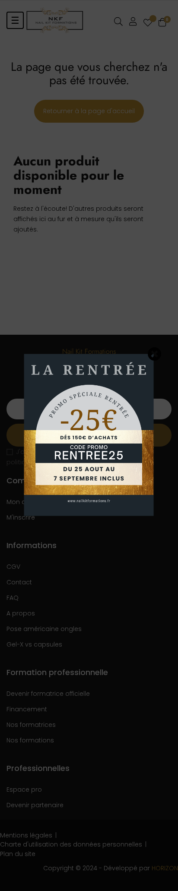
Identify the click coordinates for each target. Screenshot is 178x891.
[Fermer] (154, 354)
